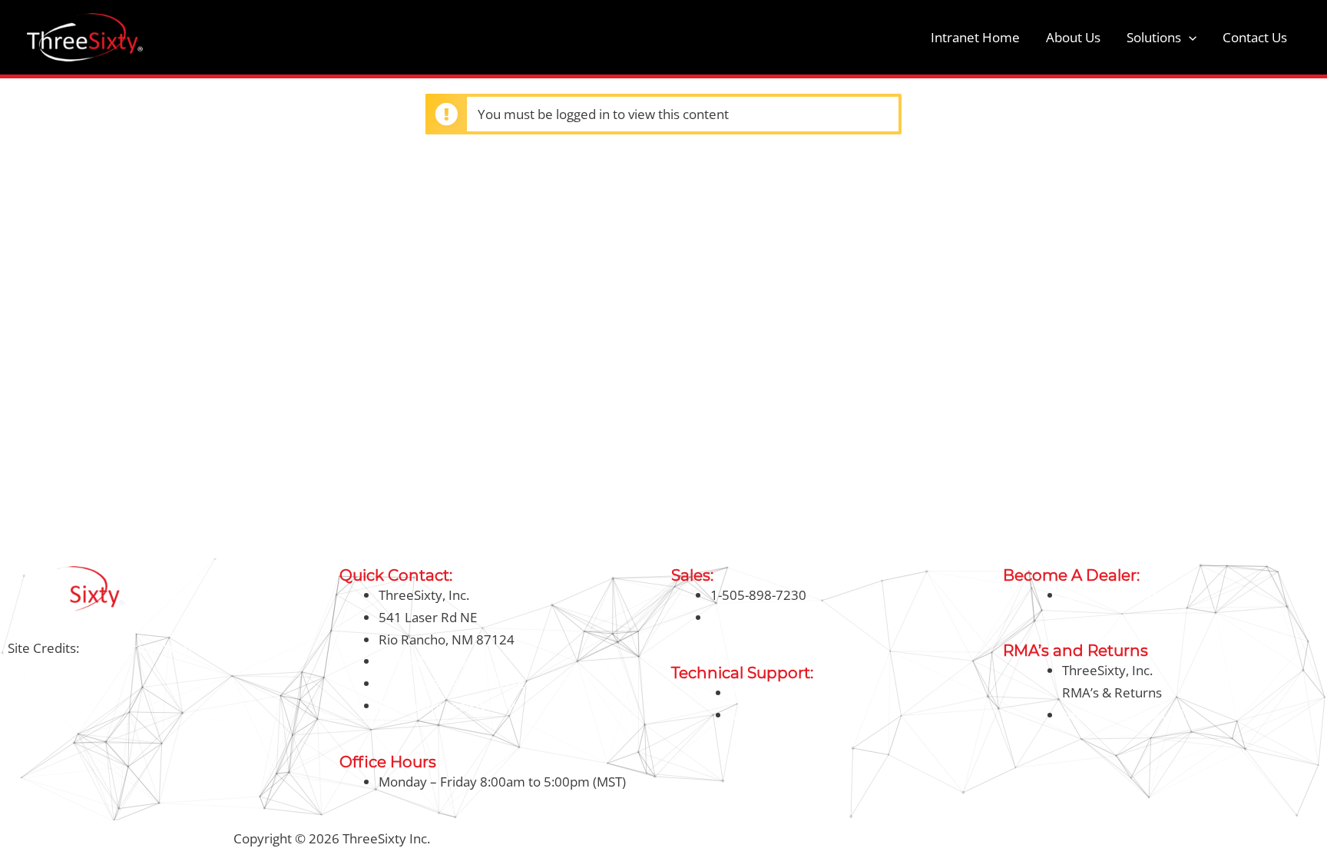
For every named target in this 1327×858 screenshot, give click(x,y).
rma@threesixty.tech (1125, 715)
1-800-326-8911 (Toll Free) (458, 683)
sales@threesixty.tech (776, 617)
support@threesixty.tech (804, 715)
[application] (1188, 37)
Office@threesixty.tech (447, 705)
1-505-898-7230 (427, 661)
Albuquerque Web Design (157, 648)
